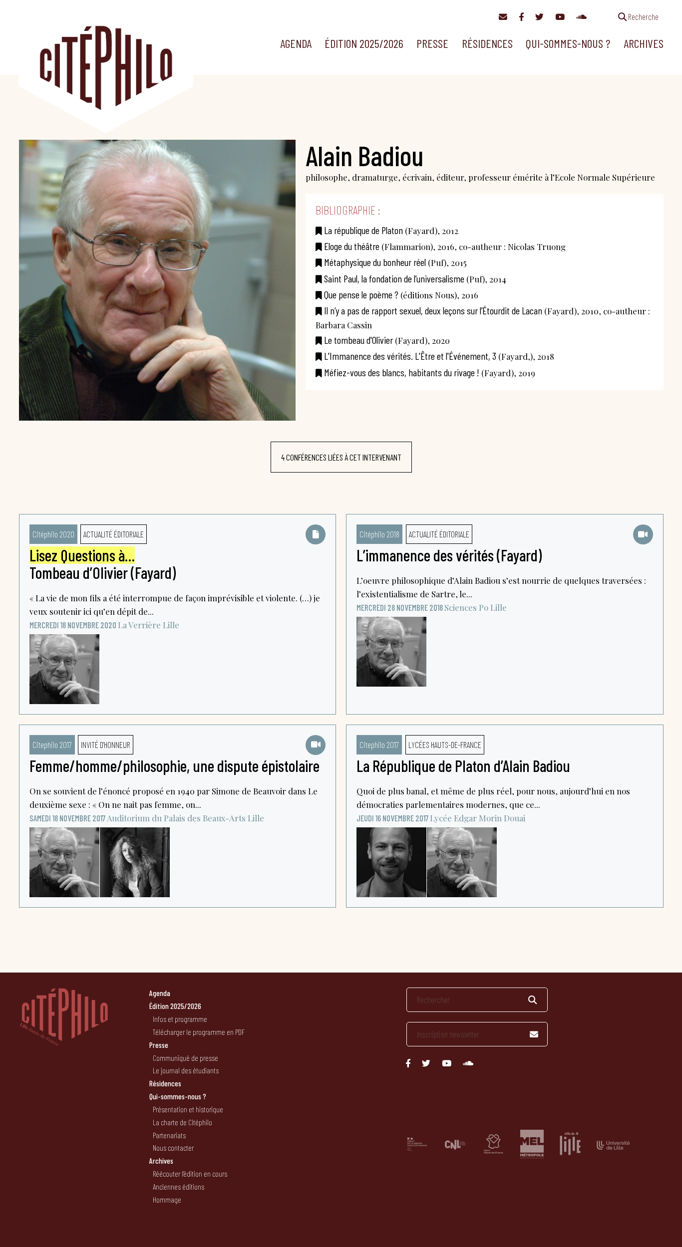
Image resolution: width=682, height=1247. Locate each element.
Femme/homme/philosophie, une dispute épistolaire (174, 765)
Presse (432, 43)
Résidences (487, 43)
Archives (644, 43)
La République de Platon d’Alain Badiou (463, 765)
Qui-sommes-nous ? (568, 43)
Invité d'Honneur (105, 744)
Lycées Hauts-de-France (444, 744)
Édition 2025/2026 (364, 43)
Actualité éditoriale (113, 534)
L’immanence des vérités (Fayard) (449, 554)
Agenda (296, 43)
